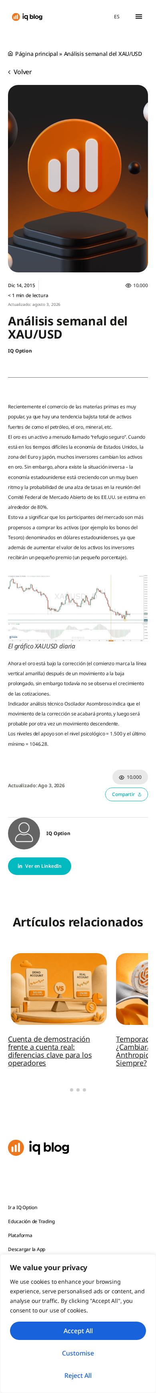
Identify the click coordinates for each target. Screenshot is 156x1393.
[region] (78, 1323)
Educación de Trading (31, 1221)
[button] (138, 16)
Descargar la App (26, 1249)
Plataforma (20, 1235)
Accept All (78, 1330)
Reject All (78, 1375)
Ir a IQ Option (23, 1207)
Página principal (36, 53)
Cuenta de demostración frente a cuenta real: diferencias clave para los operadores (50, 1050)
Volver (22, 71)
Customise (78, 1353)
